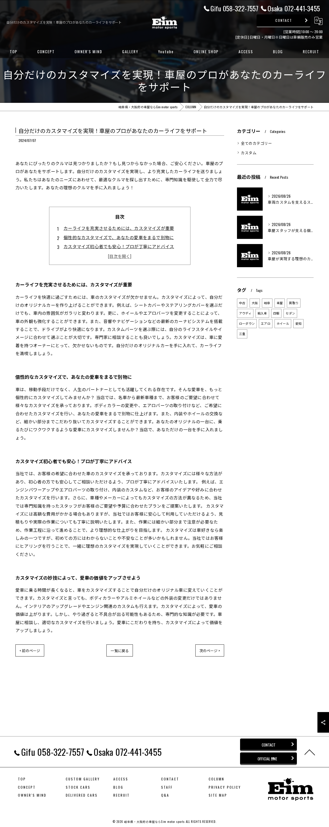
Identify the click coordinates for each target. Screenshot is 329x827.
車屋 (280, 303)
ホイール (283, 323)
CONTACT (283, 20)
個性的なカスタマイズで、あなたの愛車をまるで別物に (118, 237)
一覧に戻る (120, 650)
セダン (290, 313)
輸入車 (262, 313)
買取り (293, 303)
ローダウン (247, 323)
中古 (242, 303)
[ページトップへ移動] (310, 752)
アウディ (245, 313)
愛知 (298, 323)
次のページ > (209, 650)
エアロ (265, 323)
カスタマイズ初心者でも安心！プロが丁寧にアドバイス (118, 246)
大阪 (255, 303)
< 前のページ (30, 650)
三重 (242, 333)
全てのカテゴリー (256, 143)
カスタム (249, 152)
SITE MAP (218, 795)
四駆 (276, 313)
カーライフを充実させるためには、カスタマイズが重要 (118, 228)
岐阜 (267, 303)
